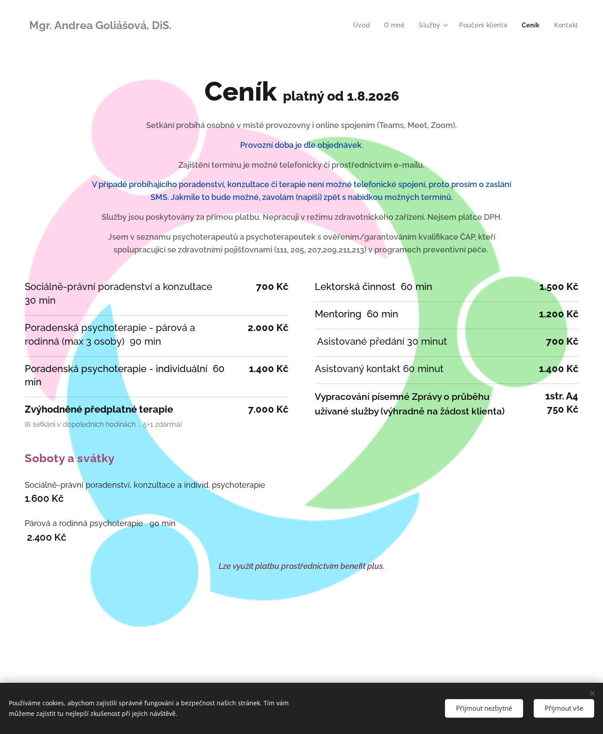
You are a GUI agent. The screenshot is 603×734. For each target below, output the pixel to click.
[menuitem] (364, 25)
